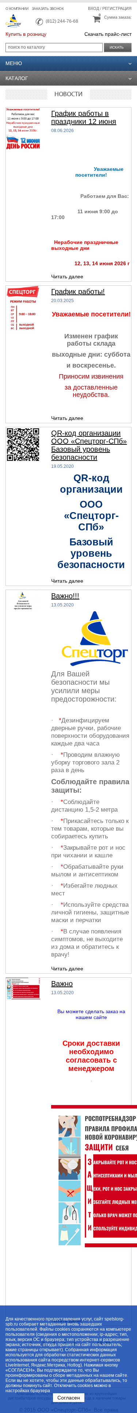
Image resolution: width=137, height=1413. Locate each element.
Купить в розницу (25, 34)
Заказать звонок (48, 9)
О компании (16, 9)
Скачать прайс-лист (108, 34)
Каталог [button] (16, 78)
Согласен (68, 1398)
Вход (93, 8)
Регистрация (117, 8)
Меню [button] (13, 63)
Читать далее (67, 276)
